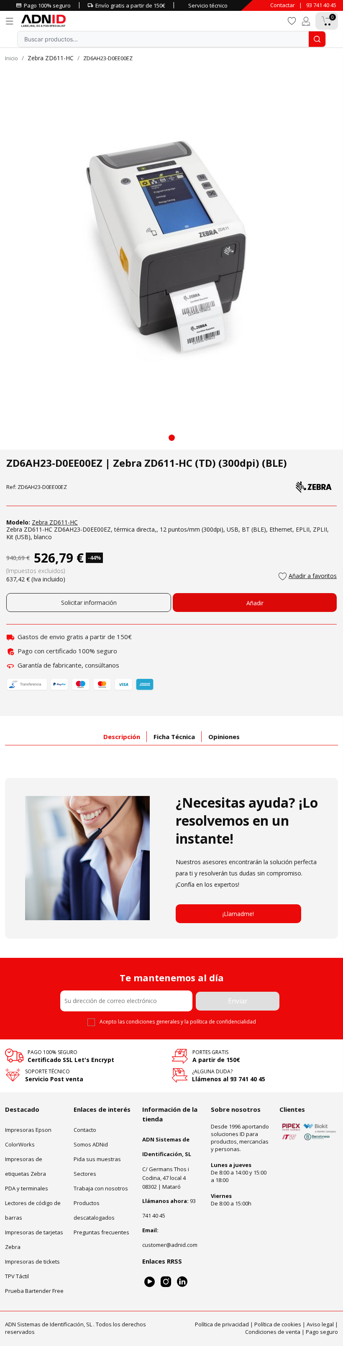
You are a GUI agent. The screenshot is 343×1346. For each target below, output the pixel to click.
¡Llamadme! (238, 914)
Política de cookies (277, 1324)
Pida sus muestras (97, 1158)
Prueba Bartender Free (34, 1290)
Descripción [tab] (121, 736)
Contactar (282, 5)
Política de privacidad (222, 1324)
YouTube (149, 1281)
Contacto (85, 1129)
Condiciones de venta (272, 1331)
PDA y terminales (26, 1188)
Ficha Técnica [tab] (174, 736)
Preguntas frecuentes (101, 1232)
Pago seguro (322, 1331)
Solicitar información (89, 602)
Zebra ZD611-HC (51, 58)
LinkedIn (182, 1281)
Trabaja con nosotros (101, 1188)
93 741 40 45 (321, 5)
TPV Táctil (17, 1275)
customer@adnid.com (169, 1244)
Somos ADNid (91, 1144)
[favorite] (291, 20)
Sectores (85, 1173)
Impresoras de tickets (32, 1261)
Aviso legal (320, 1324)
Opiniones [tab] (224, 736)
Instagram (166, 1281)
